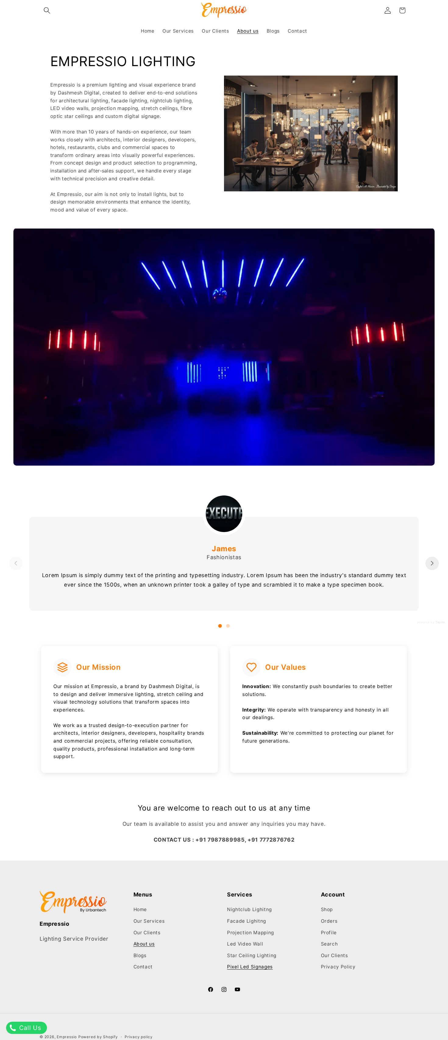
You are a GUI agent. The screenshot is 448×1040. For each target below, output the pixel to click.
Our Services (149, 921)
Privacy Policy (338, 967)
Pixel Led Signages (250, 967)
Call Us (29, 1027)
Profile (329, 932)
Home (140, 909)
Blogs (140, 955)
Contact (143, 967)
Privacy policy (139, 1036)
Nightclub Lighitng (249, 909)
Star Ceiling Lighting (251, 955)
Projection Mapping (250, 932)
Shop (327, 909)
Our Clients (147, 932)
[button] (47, 10)
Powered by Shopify (98, 1037)
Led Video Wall (245, 944)
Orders (329, 921)
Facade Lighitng (246, 921)
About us (144, 944)
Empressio (67, 1037)
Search (329, 944)
